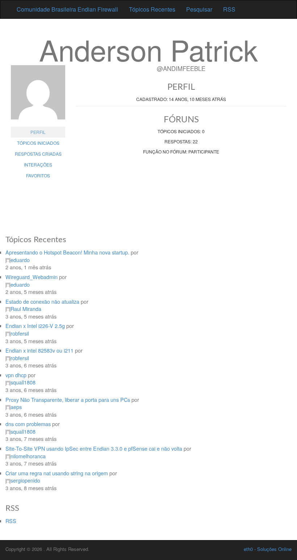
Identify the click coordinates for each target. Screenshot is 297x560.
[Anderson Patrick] (38, 96)
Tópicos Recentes (152, 9)
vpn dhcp (15, 375)
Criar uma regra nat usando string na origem (56, 473)
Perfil (38, 132)
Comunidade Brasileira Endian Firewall (67, 9)
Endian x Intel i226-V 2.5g (35, 325)
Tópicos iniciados (38, 143)
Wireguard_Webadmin (31, 277)
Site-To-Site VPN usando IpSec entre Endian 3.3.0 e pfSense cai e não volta (93, 448)
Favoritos (38, 175)
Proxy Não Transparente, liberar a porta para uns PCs (67, 399)
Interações (38, 164)
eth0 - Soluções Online (268, 549)
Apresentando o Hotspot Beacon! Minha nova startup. (67, 252)
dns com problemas (28, 424)
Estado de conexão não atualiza (42, 301)
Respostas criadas (38, 154)
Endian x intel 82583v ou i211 (39, 350)
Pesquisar (199, 9)
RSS (229, 9)
